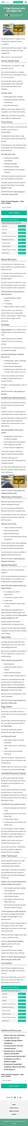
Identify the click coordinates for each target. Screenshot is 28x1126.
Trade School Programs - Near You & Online (12, 1075)
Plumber (4, 233)
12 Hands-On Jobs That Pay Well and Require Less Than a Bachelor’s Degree (14, 1058)
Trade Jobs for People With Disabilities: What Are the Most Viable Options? (14, 1066)
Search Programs (18, 2)
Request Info (22, 226)
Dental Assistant (6, 243)
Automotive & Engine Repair (9, 236)
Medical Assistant (6, 246)
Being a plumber (6, 329)
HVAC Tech (4, 229)
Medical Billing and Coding (9, 249)
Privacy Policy (14, 1108)
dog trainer (8, 726)
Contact (14, 1114)
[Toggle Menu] (26, 2)
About (14, 1104)
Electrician (4, 226)
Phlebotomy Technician (8, 239)
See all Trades (5, 253)
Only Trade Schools (16, 1121)
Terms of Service (14, 1111)
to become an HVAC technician (16, 911)
